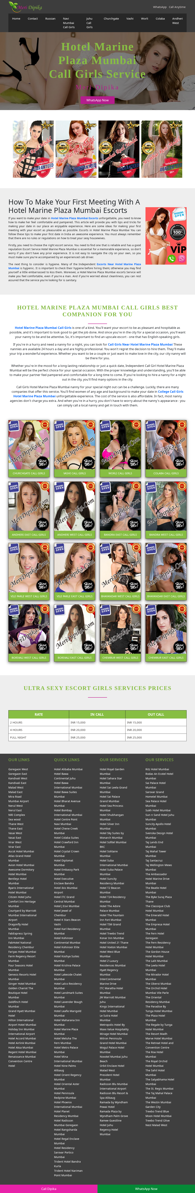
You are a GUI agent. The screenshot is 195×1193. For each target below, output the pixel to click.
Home (16, 18)
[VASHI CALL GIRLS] (74, 448)
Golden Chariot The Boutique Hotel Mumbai (20, 992)
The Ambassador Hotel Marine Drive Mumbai (157, 878)
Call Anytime (177, 7)
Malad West (15, 787)
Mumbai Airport (18, 801)
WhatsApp (160, 7)
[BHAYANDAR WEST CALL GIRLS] (120, 571)
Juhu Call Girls (89, 23)
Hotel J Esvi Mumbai (66, 906)
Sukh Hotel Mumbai (158, 810)
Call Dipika (48, 1189)
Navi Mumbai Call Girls (69, 23)
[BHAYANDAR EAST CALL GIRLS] (166, 571)
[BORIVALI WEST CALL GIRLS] (29, 633)
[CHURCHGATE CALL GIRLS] (29, 448)
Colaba (160, 18)
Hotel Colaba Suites (66, 837)
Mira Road (15, 796)
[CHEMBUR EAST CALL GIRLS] (166, 633)
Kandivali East (17, 783)
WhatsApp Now (97, 100)
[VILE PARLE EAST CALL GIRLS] (74, 571)
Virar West (15, 842)
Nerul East (15, 810)
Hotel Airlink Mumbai (21, 1043)
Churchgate (111, 18)
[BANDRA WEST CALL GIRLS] (166, 510)
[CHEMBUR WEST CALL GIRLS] (120, 633)
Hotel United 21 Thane (114, 942)
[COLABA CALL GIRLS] (166, 448)
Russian (50, 18)
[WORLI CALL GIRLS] (120, 448)
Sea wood (14, 819)
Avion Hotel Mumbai (21, 865)
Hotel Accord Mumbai (22, 1038)
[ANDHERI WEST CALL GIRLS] (74, 510)
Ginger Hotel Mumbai (22, 983)
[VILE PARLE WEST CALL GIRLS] (29, 571)
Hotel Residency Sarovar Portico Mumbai (64, 1152)
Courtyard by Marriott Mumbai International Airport (22, 915)
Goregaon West (18, 769)
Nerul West (15, 805)
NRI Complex (16, 815)
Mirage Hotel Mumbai (114, 1034)
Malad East (15, 792)
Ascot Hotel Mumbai (21, 851)
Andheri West (177, 21)
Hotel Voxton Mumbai (113, 947)
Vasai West (15, 833)
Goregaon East (17, 774)
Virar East (14, 847)
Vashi (129, 18)
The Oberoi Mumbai (158, 983)
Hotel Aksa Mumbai (20, 1047)
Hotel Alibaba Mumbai (68, 769)
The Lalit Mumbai (156, 961)
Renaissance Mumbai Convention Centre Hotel (22, 1061)
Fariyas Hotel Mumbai (22, 951)
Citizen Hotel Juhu (19, 897)
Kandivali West (17, 778)
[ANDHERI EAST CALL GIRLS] (29, 510)
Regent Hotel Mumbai (22, 1052)
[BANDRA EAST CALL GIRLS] (120, 510)
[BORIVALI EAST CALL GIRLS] (74, 633)
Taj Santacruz (154, 860)
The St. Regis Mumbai (159, 1088)
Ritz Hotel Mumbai (157, 769)
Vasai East (14, 837)
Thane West (15, 824)
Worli (144, 18)
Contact (33, 18)
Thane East (15, 828)
